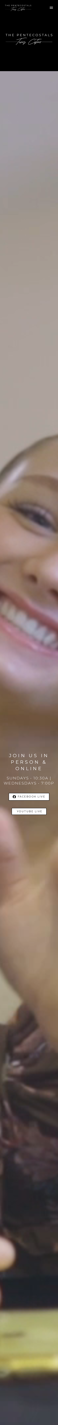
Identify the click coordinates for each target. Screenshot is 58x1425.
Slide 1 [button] (29, 68)
